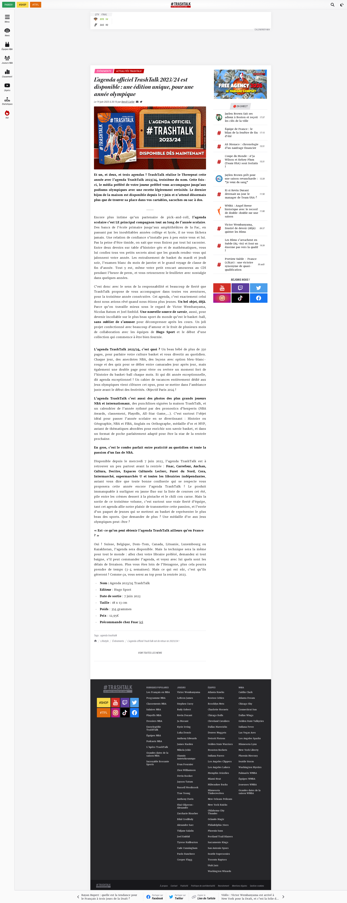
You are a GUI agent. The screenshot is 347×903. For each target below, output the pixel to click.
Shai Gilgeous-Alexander (185, 806)
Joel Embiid (183, 836)
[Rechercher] (332, 4)
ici (141, 622)
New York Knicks (217, 804)
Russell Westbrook (187, 787)
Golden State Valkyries (251, 721)
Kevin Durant (184, 715)
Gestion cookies (257, 885)
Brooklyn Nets (216, 703)
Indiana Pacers (216, 755)
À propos (164, 885)
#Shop (103, 702)
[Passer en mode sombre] (342, 4)
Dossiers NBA (154, 721)
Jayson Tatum (185, 781)
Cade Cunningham (187, 848)
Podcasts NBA (154, 741)
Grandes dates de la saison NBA (157, 754)
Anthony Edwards (187, 738)
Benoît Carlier (127, 101)
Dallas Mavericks (217, 726)
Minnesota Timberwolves (216, 792)
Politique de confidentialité (203, 885)
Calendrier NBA (262, 29)
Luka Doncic (184, 732)
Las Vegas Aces (247, 732)
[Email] (136, 101)
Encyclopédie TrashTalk (153, 728)
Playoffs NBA (153, 715)
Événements (118, 641)
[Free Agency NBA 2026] (240, 84)
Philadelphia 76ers (218, 825)
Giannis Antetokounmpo (186, 757)
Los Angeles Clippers (220, 761)
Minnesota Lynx (248, 744)
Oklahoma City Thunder (216, 812)
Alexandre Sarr (185, 825)
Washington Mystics (250, 767)
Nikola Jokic (184, 750)
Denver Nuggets (217, 732)
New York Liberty (248, 750)
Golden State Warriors (220, 744)
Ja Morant (182, 721)
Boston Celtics (216, 698)
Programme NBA (155, 698)
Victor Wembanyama (188, 692)
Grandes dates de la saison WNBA (249, 792)
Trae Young (183, 793)
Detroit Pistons (216, 738)
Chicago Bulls (215, 715)
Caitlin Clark (245, 692)
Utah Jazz (213, 865)
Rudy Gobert (184, 709)
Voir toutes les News (150, 652)
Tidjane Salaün (185, 830)
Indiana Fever (246, 726)
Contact (174, 885)
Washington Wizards (219, 871)
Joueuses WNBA (248, 784)
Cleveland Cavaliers (219, 721)
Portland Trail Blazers (220, 836)
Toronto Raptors (217, 859)
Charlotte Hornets (218, 709)
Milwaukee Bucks (218, 784)
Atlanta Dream (247, 698)
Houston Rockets (217, 750)
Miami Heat (214, 778)
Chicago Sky (245, 703)
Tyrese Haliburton (187, 842)
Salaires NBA (153, 709)
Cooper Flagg (184, 859)
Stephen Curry (185, 703)
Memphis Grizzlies (218, 773)
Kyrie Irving (184, 726)
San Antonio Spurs (218, 848)
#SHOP (22, 4)
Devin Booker (185, 776)
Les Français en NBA (158, 692)
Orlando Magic (216, 819)
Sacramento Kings (218, 842)
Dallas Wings (246, 715)
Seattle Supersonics (219, 853)
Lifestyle (104, 641)
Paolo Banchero (186, 853)
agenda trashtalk (108, 635)
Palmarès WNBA (248, 773)
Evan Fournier (185, 764)
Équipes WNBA (247, 778)
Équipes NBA (153, 735)
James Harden (185, 744)
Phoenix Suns (215, 830)
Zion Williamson (186, 770)
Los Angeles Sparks (250, 738)
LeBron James (185, 698)
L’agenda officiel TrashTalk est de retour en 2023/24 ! (153, 641)
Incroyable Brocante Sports (157, 763)
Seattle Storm (246, 761)
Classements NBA (156, 703)
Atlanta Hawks (216, 692)
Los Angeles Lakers (219, 767)
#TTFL (35, 4)
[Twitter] (140, 101)
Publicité (184, 885)
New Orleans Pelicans (220, 799)
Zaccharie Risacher (187, 813)
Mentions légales (239, 885)
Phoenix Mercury (248, 755)
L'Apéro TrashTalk (157, 747)
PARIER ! (9, 4)
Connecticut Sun (248, 709)
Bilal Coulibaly (185, 819)
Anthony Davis (185, 799)
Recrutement (223, 885)
